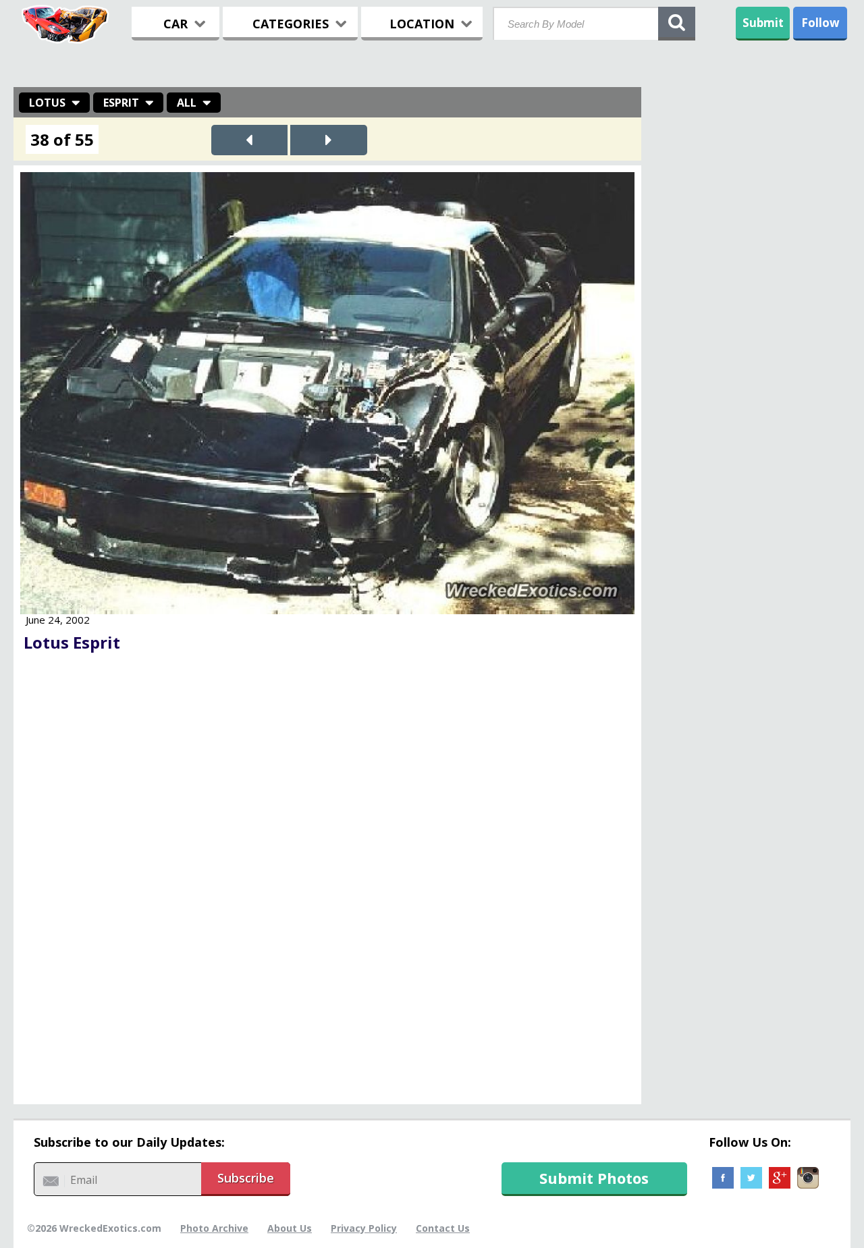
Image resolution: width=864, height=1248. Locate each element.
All (186, 102)
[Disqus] (327, 882)
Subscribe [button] (245, 1178)
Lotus (47, 102)
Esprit (121, 102)
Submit (763, 22)
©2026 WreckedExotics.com (94, 1228)
